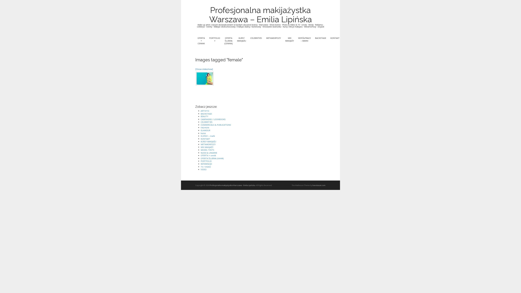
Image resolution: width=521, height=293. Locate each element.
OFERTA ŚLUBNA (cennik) (228, 41)
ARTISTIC (205, 111)
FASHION (205, 127)
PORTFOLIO (214, 38)
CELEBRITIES (256, 38)
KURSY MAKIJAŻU (241, 39)
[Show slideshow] (204, 69)
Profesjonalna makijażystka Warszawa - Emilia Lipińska (232, 185)
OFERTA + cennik (201, 41)
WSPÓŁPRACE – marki (304, 39)
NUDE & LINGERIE (209, 153)
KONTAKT (334, 38)
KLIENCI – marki (208, 136)
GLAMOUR (205, 130)
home (203, 133)
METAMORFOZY (273, 38)
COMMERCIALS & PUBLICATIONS (216, 125)
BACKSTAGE (320, 38)
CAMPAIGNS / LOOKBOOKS (213, 119)
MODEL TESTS (207, 150)
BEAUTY (204, 116)
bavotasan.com (319, 185)
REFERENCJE (206, 164)
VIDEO (204, 169)
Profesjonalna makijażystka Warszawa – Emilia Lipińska (260, 14)
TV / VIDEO (206, 166)
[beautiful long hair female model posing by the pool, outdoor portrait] (205, 78)
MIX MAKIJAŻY (289, 39)
